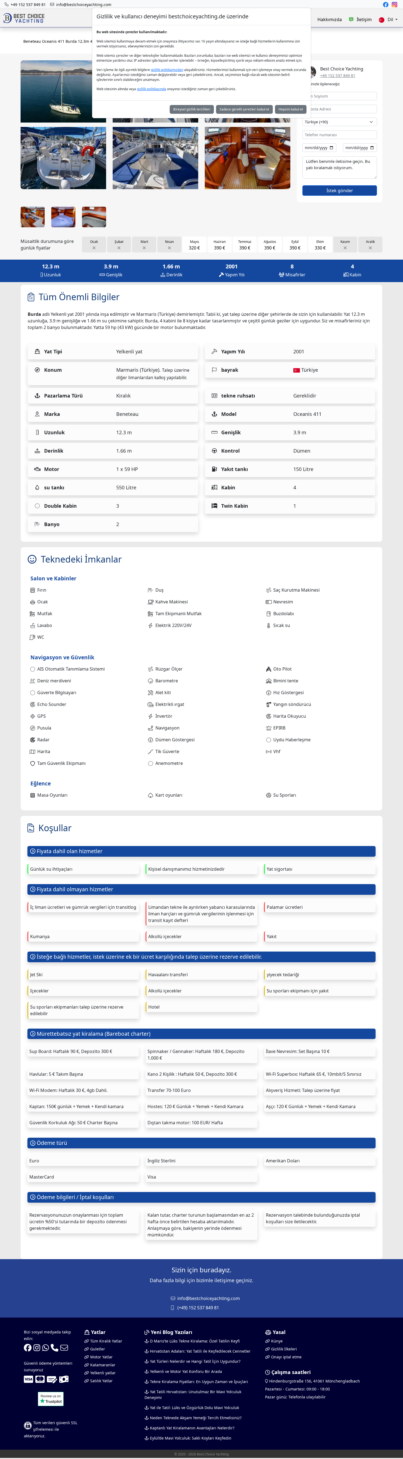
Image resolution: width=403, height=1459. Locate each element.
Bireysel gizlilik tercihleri (191, 109)
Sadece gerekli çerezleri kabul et (244, 109)
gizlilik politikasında (151, 89)
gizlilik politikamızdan (167, 69)
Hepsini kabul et (291, 109)
